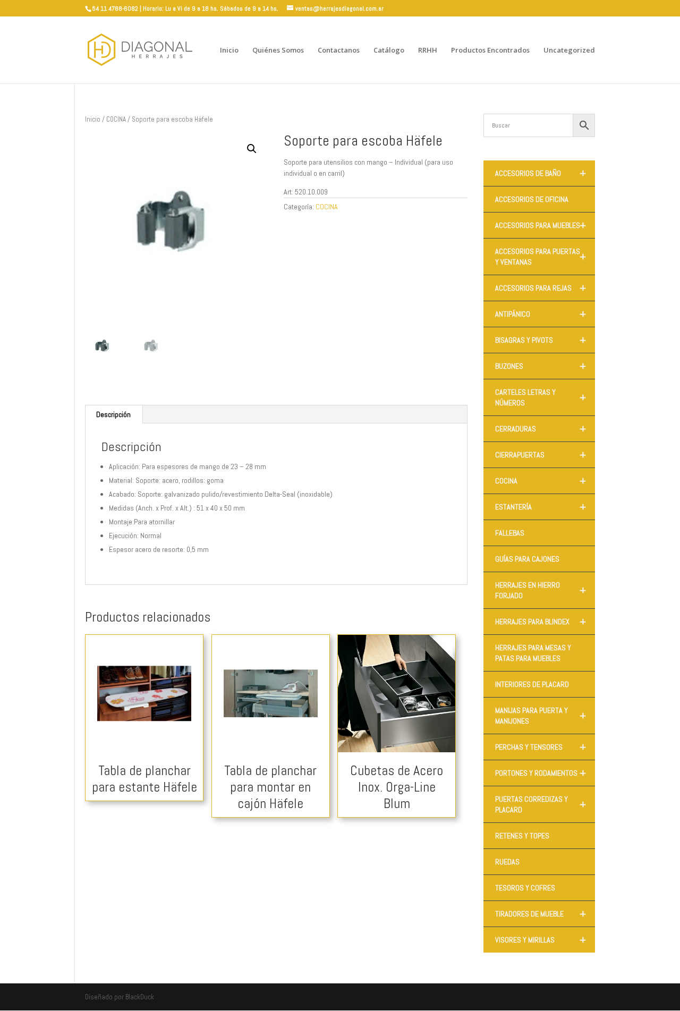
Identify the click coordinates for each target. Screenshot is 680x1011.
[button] (251, 148)
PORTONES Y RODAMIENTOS (540, 773)
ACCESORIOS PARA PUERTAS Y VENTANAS (540, 257)
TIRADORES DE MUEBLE (540, 914)
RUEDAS (507, 861)
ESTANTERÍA (540, 507)
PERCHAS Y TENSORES (540, 747)
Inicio (229, 50)
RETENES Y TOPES (522, 835)
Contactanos (339, 50)
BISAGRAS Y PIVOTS (540, 340)
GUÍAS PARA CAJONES (527, 559)
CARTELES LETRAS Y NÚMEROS (540, 397)
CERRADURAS (540, 429)
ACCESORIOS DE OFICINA (531, 199)
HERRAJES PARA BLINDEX (540, 621)
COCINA (116, 119)
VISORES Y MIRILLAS (540, 940)
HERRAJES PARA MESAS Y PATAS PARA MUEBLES (533, 653)
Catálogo (388, 50)
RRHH (427, 50)
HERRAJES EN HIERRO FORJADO (540, 590)
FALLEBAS (509, 533)
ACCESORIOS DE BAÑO (540, 173)
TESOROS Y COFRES (525, 888)
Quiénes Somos (278, 50)
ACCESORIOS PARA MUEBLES (540, 225)
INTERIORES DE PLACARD (532, 684)
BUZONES (540, 366)
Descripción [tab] (113, 414)
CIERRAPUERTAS (540, 455)
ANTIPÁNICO (540, 314)
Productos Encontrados (490, 50)
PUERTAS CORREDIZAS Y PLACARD (540, 804)
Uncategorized (569, 50)
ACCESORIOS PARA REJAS (540, 288)
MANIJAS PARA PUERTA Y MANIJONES (540, 716)
